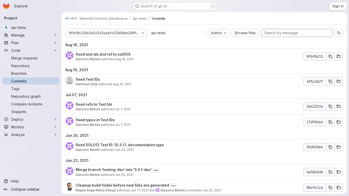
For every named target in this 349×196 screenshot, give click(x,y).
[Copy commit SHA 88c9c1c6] (330, 187)
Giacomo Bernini (88, 59)
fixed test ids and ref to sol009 (103, 54)
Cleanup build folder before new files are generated (122, 185)
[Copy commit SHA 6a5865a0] (330, 172)
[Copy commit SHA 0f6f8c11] (330, 56)
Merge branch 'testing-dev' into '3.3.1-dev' (114, 169)
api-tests (158, 33)
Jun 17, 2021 (139, 190)
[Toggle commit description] (156, 170)
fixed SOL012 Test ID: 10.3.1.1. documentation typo (120, 145)
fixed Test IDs (88, 79)
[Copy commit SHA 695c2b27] (330, 81)
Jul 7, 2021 (123, 109)
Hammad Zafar (87, 84)
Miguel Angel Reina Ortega (96, 190)
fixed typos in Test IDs (95, 120)
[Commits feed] (339, 33)
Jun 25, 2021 (124, 150)
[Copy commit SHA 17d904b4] (330, 122)
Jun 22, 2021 (124, 175)
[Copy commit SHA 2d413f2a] (330, 106)
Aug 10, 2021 (122, 84)
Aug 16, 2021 (124, 59)
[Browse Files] (339, 56)
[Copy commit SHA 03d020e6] (330, 147)
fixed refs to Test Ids (94, 104)
